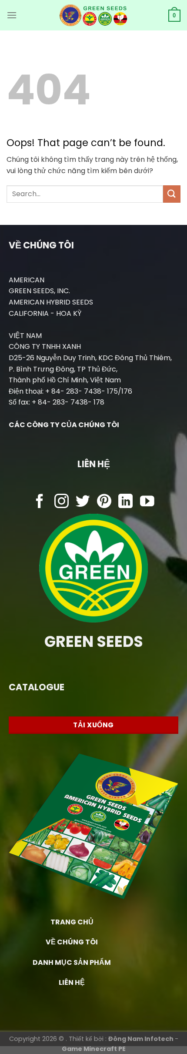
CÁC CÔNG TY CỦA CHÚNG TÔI (64, 425)
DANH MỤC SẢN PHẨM (72, 962)
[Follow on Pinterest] (104, 502)
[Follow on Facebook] (40, 502)
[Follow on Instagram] (61, 502)
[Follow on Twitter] (83, 502)
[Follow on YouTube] (147, 502)
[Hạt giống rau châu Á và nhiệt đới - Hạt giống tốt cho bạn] (93, 15)
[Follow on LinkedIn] (125, 502)
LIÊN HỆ (72, 982)
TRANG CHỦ (72, 922)
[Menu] (12, 15)
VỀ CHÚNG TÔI (72, 942)
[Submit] (171, 193)
